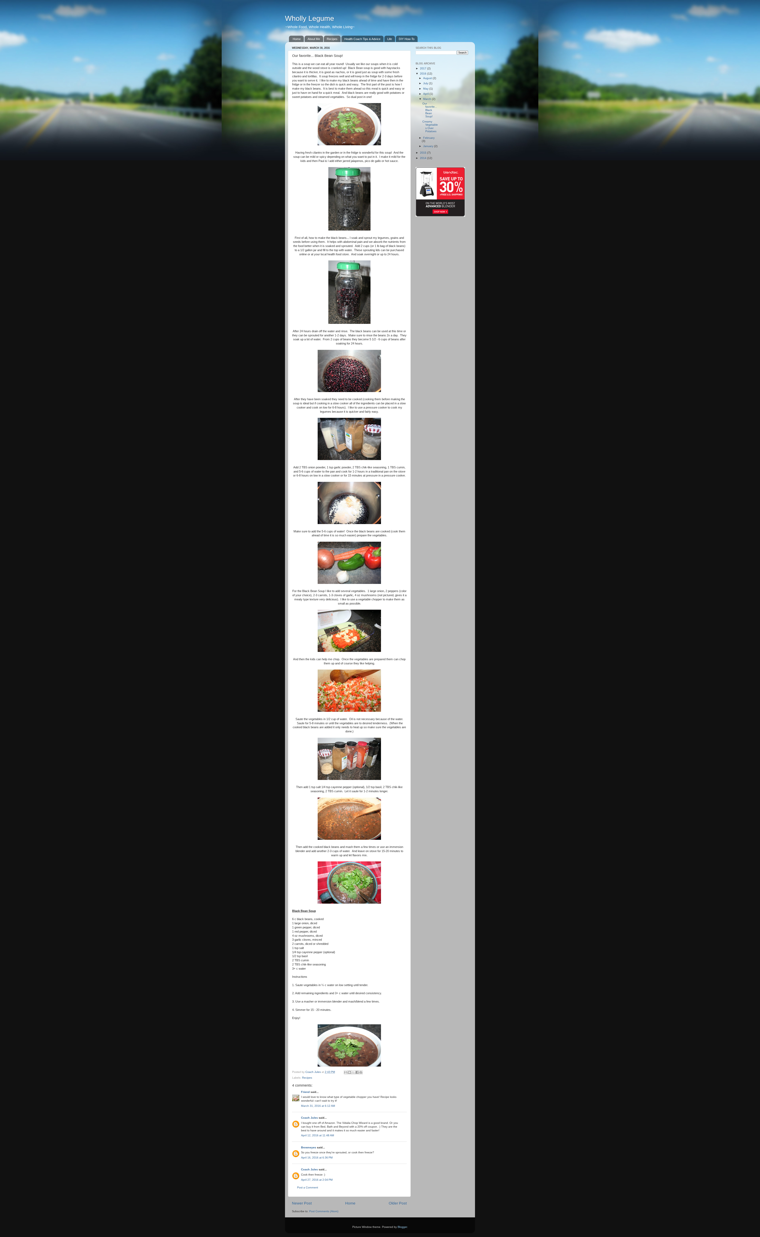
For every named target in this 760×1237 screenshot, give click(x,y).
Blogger (402, 1227)
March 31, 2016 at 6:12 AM (318, 1105)
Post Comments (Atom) (323, 1211)
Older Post (398, 1203)
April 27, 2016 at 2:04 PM (317, 1179)
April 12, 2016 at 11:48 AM (317, 1135)
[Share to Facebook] (357, 1072)
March (427, 99)
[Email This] (346, 1072)
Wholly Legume (309, 18)
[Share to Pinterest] (361, 1072)
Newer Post (302, 1203)
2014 (423, 158)
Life (389, 39)
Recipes (332, 39)
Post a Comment (307, 1187)
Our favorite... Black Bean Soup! (429, 110)
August (428, 78)
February (429, 137)
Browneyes (308, 1147)
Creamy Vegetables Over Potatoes (430, 126)
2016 (423, 73)
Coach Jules (309, 1117)
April (426, 93)
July (426, 83)
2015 (423, 152)
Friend (305, 1092)
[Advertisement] (464, 80)
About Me (314, 39)
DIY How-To (406, 39)
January (428, 146)
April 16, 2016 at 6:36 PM (317, 1157)
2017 (423, 68)
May (426, 88)
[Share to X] (353, 1072)
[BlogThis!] (350, 1072)
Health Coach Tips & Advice (362, 39)
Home (297, 39)
